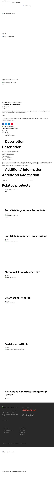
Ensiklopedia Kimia (16, 344)
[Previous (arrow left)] (2, 476)
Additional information (10, 135)
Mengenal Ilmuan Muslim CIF (22, 272)
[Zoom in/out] (2, 474)
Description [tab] (14, 141)
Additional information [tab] (23, 169)
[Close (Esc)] (15, 474)
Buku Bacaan (10, 118)
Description (7, 134)
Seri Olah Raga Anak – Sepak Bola (25, 210)
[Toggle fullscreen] (6, 474)
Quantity (4, 115)
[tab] (28, 134)
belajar (42, 118)
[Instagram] (51, 1)
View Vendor (5, 132)
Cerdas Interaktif (17, 118)
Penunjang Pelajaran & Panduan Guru (30, 118)
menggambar (11, 120)
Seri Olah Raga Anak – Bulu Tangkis (26, 236)
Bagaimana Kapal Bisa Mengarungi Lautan (26, 393)
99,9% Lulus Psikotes (17, 297)
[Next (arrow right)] (6, 476)
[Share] (11, 474)
